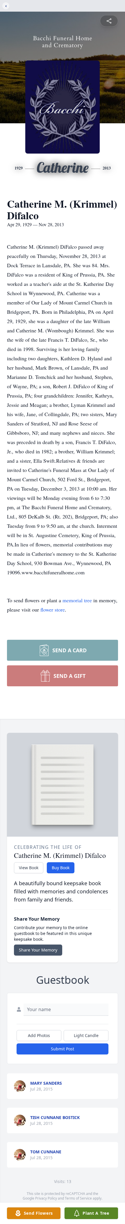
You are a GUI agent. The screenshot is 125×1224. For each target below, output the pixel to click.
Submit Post (62, 1049)
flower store (52, 609)
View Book (28, 867)
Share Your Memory (38, 950)
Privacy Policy (46, 1198)
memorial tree (77, 600)
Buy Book (60, 867)
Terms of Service (78, 1198)
